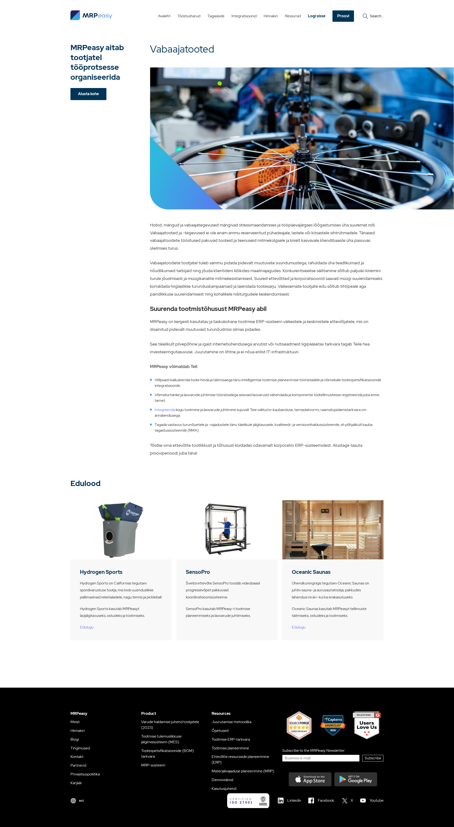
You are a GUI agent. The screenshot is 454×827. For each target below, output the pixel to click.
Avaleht (164, 15)
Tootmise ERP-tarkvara (231, 739)
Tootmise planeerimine (230, 748)
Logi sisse (316, 15)
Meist (75, 721)
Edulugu (87, 627)
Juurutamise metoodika (231, 721)
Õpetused (220, 730)
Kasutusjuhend (224, 788)
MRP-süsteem (153, 765)
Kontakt (76, 756)
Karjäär (76, 782)
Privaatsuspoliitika (85, 774)
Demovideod (222, 779)
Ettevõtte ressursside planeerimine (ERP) (240, 759)
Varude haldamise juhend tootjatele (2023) (170, 724)
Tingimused (80, 748)
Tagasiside (215, 15)
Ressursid (293, 15)
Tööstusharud (189, 15)
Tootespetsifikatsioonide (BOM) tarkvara (167, 753)
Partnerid (78, 765)
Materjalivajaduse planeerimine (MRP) (243, 771)
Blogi (74, 739)
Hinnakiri (271, 15)
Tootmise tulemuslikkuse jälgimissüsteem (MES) (161, 739)
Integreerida (165, 409)
